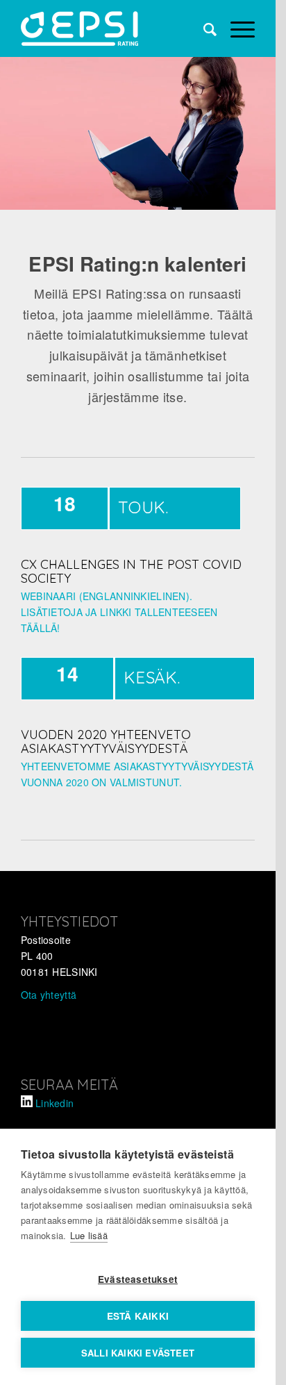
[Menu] (236, 28)
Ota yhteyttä (48, 995)
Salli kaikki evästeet (137, 1352)
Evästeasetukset (138, 1279)
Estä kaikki (138, 1315)
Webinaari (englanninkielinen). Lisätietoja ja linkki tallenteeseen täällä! (119, 612)
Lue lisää (89, 1235)
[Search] (203, 28)
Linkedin (54, 1103)
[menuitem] (203, 28)
